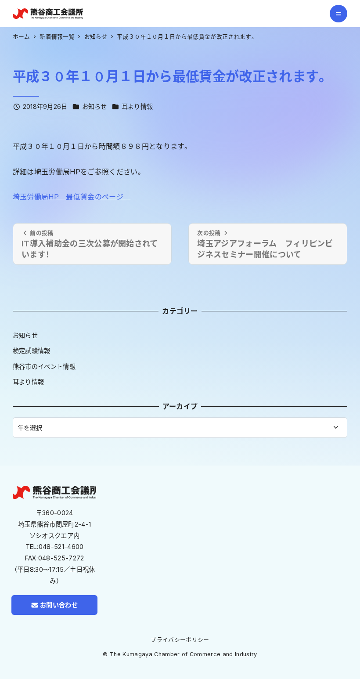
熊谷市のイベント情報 (44, 366)
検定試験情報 (31, 350)
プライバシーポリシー (180, 639)
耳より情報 (137, 106)
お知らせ (94, 106)
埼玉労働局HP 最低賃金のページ (71, 196)
